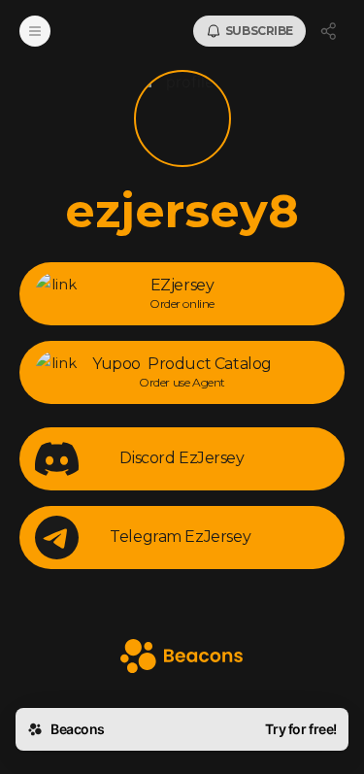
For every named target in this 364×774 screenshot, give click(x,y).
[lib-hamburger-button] (34, 31)
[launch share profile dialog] (329, 31)
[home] (181, 658)
